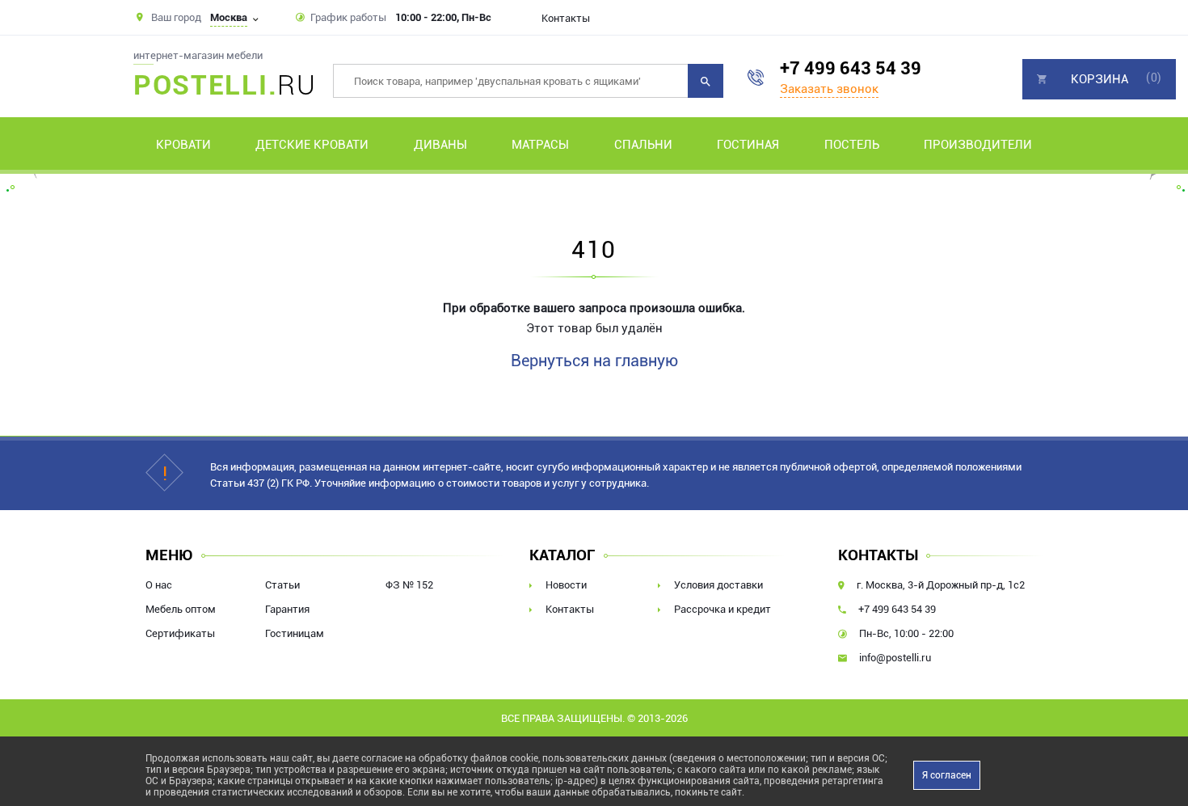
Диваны (440, 144)
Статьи (282, 585)
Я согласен (946, 775)
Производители (978, 144)
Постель (851, 144)
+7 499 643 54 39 (850, 68)
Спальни (643, 144)
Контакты (565, 18)
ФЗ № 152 (409, 585)
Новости (566, 585)
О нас (158, 585)
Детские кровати (312, 144)
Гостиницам (294, 633)
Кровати (183, 144)
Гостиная (748, 144)
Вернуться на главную (594, 360)
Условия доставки (718, 585)
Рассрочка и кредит (722, 609)
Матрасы (540, 144)
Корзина (1099, 79)
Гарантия (287, 609)
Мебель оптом (180, 609)
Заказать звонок (829, 89)
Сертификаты (180, 633)
